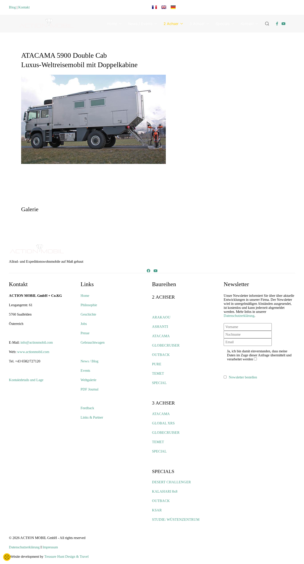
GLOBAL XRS (163, 423)
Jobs (84, 324)
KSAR (157, 510)
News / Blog (89, 361)
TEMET (158, 373)
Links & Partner (92, 417)
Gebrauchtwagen (93, 342)
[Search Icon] (267, 23)
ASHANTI (160, 326)
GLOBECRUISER (166, 345)
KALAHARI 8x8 (164, 491)
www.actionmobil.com (33, 352)
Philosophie (89, 305)
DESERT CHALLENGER (171, 482)
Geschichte (88, 314)
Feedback (87, 408)
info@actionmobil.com (36, 342)
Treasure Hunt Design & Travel (66, 556)
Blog (12, 7)
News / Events (140, 23)
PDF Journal (89, 389)
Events (85, 370)
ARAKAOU (161, 317)
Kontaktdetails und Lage (26, 380)
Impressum (50, 547)
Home (112, 23)
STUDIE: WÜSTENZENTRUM (175, 519)
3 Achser (197, 23)
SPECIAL (159, 383)
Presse (85, 333)
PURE (156, 364)
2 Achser (171, 23)
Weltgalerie (88, 380)
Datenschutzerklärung (239, 316)
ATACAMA (161, 336)
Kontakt (24, 7)
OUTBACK (161, 355)
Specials (223, 23)
